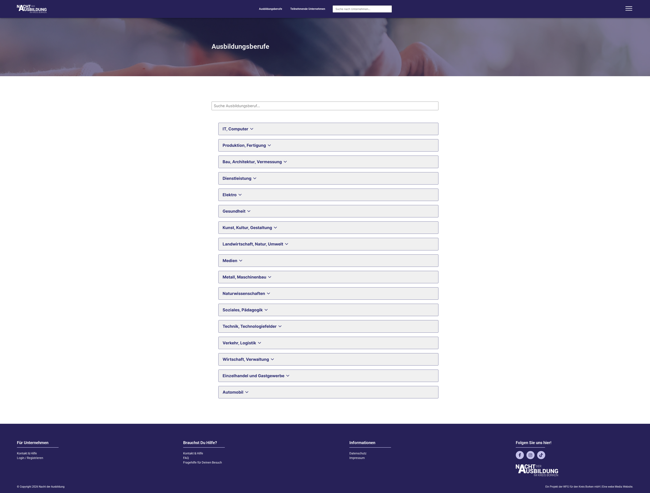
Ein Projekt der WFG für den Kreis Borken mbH (572, 486)
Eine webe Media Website (617, 486)
